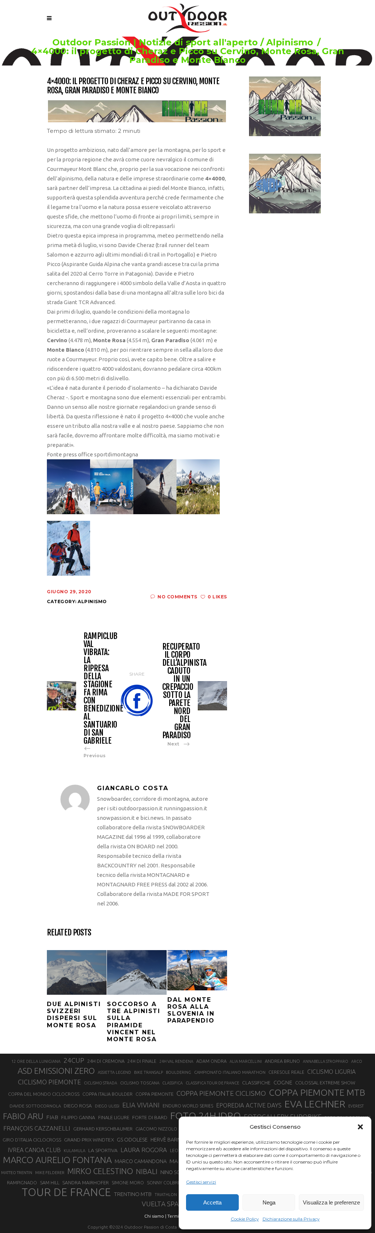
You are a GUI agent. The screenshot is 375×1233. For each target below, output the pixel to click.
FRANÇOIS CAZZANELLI (36, 1128)
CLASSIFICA (172, 1083)
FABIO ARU (23, 1116)
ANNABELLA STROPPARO (325, 1061)
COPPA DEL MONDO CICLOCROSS (43, 1093)
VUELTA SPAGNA (167, 1204)
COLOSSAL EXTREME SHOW (325, 1082)
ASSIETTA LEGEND (114, 1072)
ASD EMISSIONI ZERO (56, 1070)
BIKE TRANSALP (148, 1072)
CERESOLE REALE (286, 1072)
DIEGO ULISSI (107, 1106)
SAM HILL (49, 1182)
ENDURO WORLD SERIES (188, 1105)
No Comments (177, 596)
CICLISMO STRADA (100, 1083)
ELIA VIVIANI (141, 1105)
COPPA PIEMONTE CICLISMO (221, 1093)
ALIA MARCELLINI (246, 1061)
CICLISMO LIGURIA (331, 1071)
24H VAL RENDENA (176, 1061)
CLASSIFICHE (256, 1083)
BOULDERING (178, 1072)
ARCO (356, 1061)
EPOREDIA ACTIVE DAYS (249, 1105)
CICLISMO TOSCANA (139, 1082)
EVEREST (356, 1106)
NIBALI (146, 1171)
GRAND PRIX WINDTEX (89, 1140)
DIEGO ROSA (78, 1106)
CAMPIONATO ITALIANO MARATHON (230, 1072)
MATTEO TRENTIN (16, 1172)
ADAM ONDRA (211, 1061)
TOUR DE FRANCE (66, 1192)
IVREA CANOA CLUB (34, 1150)
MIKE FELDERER (49, 1172)
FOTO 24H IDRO (205, 1115)
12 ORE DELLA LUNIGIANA (35, 1061)
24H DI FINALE (141, 1061)
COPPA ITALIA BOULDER (107, 1093)
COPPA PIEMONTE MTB (317, 1092)
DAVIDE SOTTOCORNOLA (35, 1105)
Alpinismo (289, 42)
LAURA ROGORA (143, 1149)
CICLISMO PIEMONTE (49, 1082)
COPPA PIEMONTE (154, 1093)
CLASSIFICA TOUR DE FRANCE (212, 1083)
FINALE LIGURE (113, 1117)
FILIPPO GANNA (78, 1117)
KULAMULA (74, 1150)
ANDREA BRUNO (282, 1061)
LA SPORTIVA (103, 1150)
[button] (360, 1127)
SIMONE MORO (128, 1182)
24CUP (73, 1060)
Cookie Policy (245, 1219)
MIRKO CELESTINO (100, 1171)
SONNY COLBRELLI (166, 1182)
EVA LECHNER (315, 1104)
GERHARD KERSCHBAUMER (103, 1129)
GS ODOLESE (132, 1139)
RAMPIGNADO (22, 1182)
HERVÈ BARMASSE (172, 1140)
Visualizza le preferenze (331, 1202)
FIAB (52, 1117)
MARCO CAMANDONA (141, 1161)
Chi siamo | (155, 1216)
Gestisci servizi (201, 1182)
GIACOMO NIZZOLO (156, 1128)
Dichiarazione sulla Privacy (291, 1219)
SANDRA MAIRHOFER (85, 1182)
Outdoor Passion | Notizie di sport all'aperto (155, 42)
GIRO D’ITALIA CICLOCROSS (32, 1139)
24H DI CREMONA (106, 1061)
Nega (269, 1202)
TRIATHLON (166, 1194)
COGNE (283, 1082)
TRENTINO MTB (133, 1194)
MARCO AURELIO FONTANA (57, 1160)
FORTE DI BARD (149, 1117)
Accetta (212, 1202)
